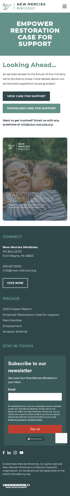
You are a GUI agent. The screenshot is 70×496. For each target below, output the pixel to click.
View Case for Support (26, 96)
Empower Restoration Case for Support (31, 314)
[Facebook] (4, 452)
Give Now (15, 283)
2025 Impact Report (17, 309)
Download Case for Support (31, 108)
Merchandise (12, 320)
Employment (12, 326)
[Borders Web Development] (35, 486)
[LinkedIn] (9, 452)
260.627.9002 (12, 266)
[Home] (24, 6)
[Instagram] (15, 452)
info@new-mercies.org (37, 124)
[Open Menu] (64, 6)
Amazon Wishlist (15, 331)
